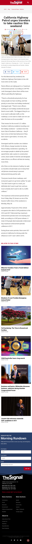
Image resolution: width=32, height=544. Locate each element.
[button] (4, 2)
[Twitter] (14, 540)
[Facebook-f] (11, 540)
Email (2, 461)
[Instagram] (17, 540)
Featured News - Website (18, 9)
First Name (4, 449)
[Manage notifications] (28, 540)
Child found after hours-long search (13, 358)
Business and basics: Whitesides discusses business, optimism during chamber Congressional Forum (15, 388)
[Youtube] (20, 540)
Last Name (4, 455)
